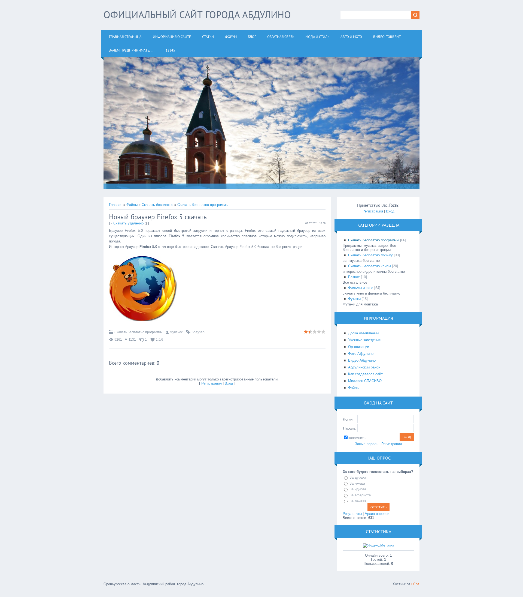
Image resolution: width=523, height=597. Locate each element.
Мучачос (176, 332)
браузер (198, 332)
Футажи (354, 299)
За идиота (357, 489)
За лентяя (357, 501)
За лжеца (357, 483)
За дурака (357, 477)
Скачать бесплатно (157, 205)
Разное (354, 277)
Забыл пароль (366, 444)
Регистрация (211, 383)
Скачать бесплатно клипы (369, 266)
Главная (115, 205)
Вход (229, 383)
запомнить (357, 438)
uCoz (415, 584)
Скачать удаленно (128, 223)
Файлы (132, 205)
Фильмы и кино (360, 288)
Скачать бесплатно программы (202, 205)
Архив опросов (377, 514)
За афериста (360, 495)
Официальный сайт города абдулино (197, 14)
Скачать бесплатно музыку (370, 255)
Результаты (352, 514)
